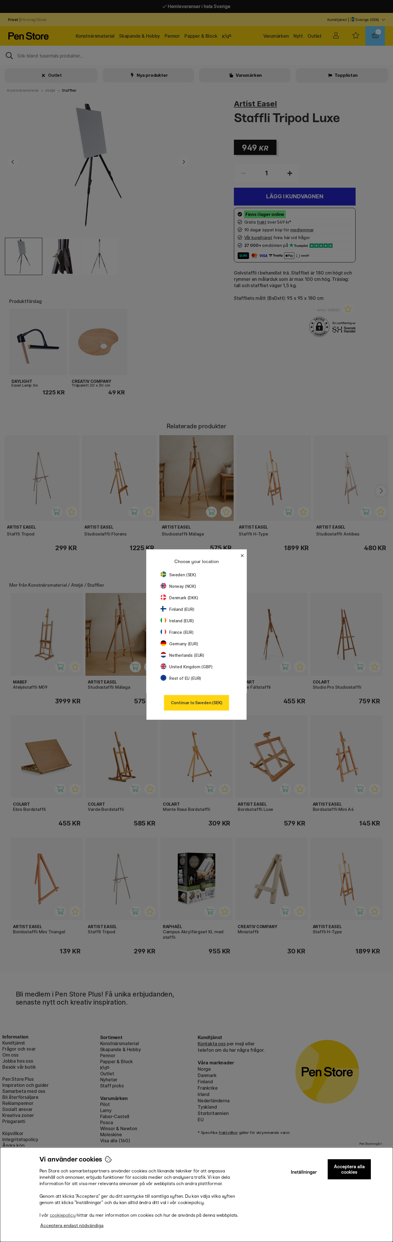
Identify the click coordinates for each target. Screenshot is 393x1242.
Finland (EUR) (181, 609)
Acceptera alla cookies (349, 1169)
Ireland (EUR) (181, 620)
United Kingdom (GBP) (190, 666)
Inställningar (304, 1172)
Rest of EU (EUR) (185, 678)
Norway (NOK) (182, 586)
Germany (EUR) (183, 643)
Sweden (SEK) (182, 574)
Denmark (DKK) (183, 597)
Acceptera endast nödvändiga (72, 1225)
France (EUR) (181, 632)
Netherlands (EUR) (186, 655)
